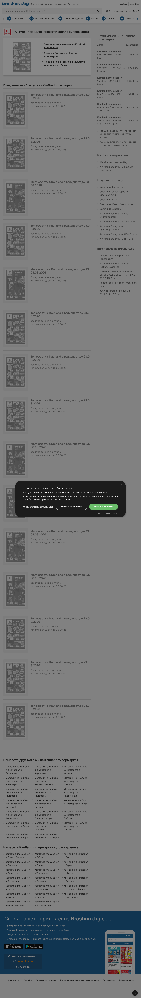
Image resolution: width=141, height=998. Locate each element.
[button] (38, 506)
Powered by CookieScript (107, 514)
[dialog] (70, 499)
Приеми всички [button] (103, 506)
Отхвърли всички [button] (71, 506)
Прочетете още (62, 499)
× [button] (121, 484)
